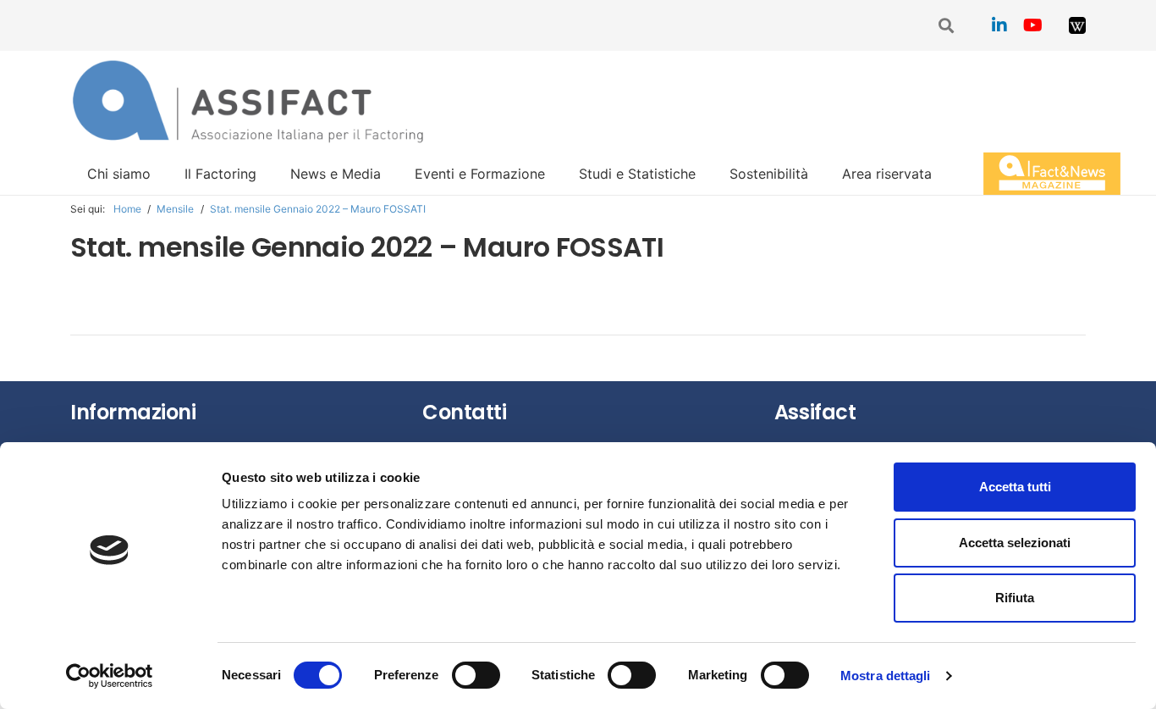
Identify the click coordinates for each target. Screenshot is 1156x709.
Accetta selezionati (1015, 542)
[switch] (476, 675)
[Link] (1077, 25)
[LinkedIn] (999, 25)
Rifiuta (1014, 597)
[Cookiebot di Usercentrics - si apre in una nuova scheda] (110, 676)
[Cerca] (947, 26)
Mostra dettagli (885, 675)
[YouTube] (1033, 25)
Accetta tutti (1015, 486)
